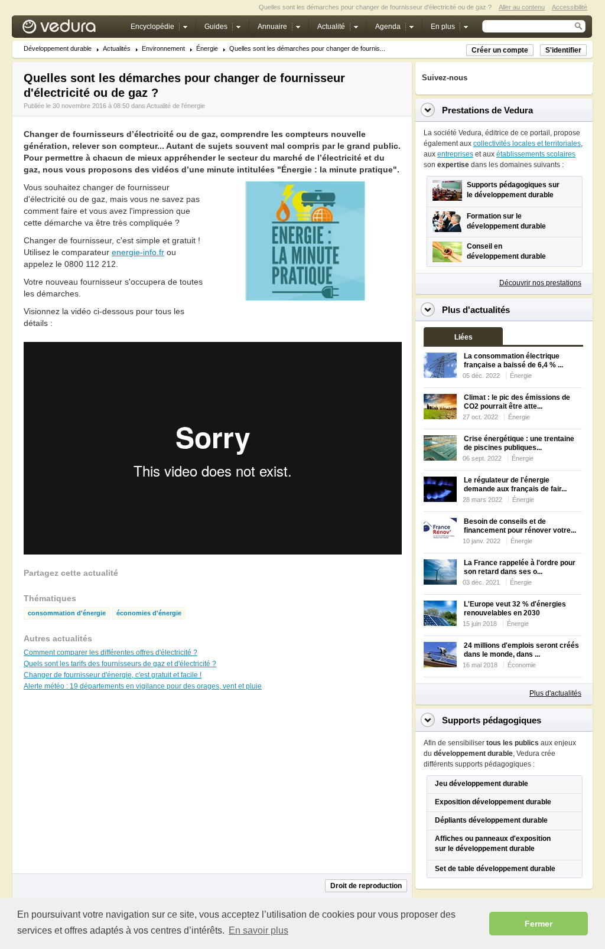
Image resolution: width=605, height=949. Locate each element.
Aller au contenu (522, 7)
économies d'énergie (148, 613)
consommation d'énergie (67, 613)
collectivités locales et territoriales (527, 143)
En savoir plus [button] (258, 930)
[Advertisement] (304, 327)
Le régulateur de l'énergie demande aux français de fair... (515, 484)
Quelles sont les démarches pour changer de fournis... (307, 48)
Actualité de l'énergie (176, 105)
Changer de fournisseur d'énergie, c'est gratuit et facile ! (112, 675)
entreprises (455, 154)
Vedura (73, 29)
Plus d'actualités (555, 693)
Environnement (163, 48)
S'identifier (563, 50)
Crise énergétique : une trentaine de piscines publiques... (519, 443)
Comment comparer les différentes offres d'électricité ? (110, 652)
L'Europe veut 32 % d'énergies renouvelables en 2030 (515, 608)
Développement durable (58, 48)
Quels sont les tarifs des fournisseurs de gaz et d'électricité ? (120, 664)
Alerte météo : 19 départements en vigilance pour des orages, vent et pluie (143, 686)
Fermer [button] (538, 923)
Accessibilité (569, 7)
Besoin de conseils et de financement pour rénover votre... (520, 525)
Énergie (207, 48)
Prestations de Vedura (487, 110)
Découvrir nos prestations (540, 282)
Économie (522, 664)
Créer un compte (499, 50)
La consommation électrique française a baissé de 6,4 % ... (513, 360)
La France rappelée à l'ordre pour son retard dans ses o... (519, 567)
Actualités (117, 48)
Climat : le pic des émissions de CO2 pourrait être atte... (517, 401)
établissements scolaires (535, 154)
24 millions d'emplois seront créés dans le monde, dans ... (521, 649)
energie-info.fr (138, 252)
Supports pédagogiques (491, 720)
